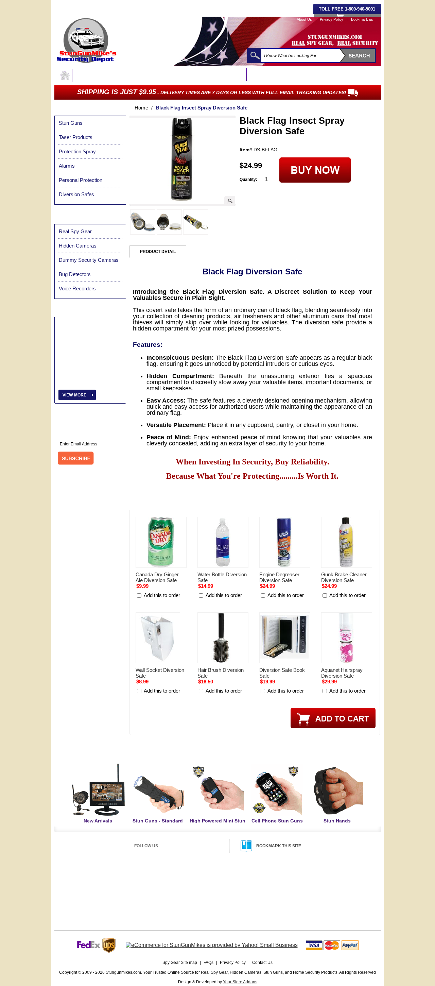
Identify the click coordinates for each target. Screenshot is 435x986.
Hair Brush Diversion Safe (220, 673)
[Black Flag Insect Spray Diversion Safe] (182, 199)
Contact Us (262, 962)
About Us (304, 19)
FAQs (208, 962)
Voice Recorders (77, 288)
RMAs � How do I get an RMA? (316, 887)
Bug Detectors (267, 75)
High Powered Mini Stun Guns (217, 824)
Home (141, 108)
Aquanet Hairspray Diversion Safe (342, 673)
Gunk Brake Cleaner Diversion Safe (344, 577)
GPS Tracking (229, 75)
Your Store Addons (240, 982)
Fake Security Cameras (315, 75)
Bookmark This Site (278, 846)
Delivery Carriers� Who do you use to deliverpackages (235, 903)
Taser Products (75, 137)
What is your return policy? (312, 879)
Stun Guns (152, 75)
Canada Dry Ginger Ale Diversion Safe (157, 577)
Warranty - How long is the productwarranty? (327, 895)
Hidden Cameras (78, 246)
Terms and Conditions (308, 903)
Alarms (67, 166)
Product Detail (158, 251)
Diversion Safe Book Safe (282, 673)
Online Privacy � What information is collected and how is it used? (126, 896)
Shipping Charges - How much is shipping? (224, 879)
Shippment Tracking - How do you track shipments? (232, 895)
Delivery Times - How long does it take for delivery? (231, 887)
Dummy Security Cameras (89, 260)
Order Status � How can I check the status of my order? (118, 904)
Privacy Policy (331, 19)
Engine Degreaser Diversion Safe (279, 577)
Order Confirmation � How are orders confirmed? (112, 913)
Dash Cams (123, 75)
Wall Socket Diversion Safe (160, 673)
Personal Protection (80, 180)
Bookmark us (362, 19)
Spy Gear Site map (179, 962)
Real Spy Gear (90, 75)
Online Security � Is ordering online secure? (108, 887)
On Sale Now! (360, 75)
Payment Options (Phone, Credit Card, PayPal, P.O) (114, 879)
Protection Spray (189, 75)
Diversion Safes (76, 194)
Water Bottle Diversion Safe (222, 577)
